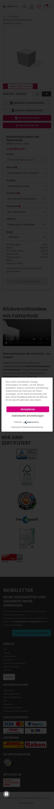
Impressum (16, 427)
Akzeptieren (27, 409)
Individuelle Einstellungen (28, 415)
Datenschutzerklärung (33, 427)
